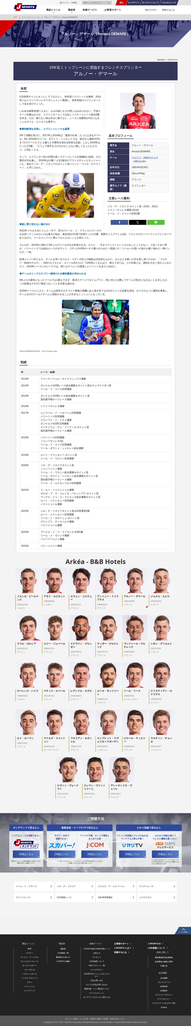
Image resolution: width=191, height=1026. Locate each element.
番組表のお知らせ (63, 957)
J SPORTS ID (154, 944)
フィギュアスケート (29, 978)
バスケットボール (29, 974)
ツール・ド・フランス (26, 886)
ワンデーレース (146, 886)
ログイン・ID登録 (70, 3)
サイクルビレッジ (97, 993)
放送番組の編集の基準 (164, 962)
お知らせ (96, 953)
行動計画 (163, 966)
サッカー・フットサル (29, 957)
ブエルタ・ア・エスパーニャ (111, 886)
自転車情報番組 (105, 897)
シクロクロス (145, 897)
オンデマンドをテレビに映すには (96, 997)
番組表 (63, 949)
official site (139, 161)
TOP (15, 17)
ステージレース (23, 897)
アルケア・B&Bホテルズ (145, 157)
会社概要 (163, 978)
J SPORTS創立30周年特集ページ (96, 949)
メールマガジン (96, 970)
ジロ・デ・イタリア (66, 886)
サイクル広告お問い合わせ (96, 985)
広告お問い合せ (96, 980)
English (164, 1007)
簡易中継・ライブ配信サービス (96, 989)
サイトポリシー (164, 999)
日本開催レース (64, 897)
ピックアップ (29, 991)
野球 (29, 949)
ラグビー (29, 953)
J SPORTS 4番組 (63, 961)
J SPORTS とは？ (122, 948)
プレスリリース (164, 982)
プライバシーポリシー (164, 995)
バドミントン (29, 986)
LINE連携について (96, 961)
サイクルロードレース (31, 17)
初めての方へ (151, 10)
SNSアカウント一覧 (97, 965)
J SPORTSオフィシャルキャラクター (96, 975)
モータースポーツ (29, 965)
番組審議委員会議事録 (164, 957)
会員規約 (163, 991)
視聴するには (168, 10)
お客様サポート (112, 10)
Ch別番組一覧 (63, 953)
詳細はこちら (26, 854)
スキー (29, 982)
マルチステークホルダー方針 (163, 1003)
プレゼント (96, 957)
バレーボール (29, 970)
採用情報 (163, 986)
